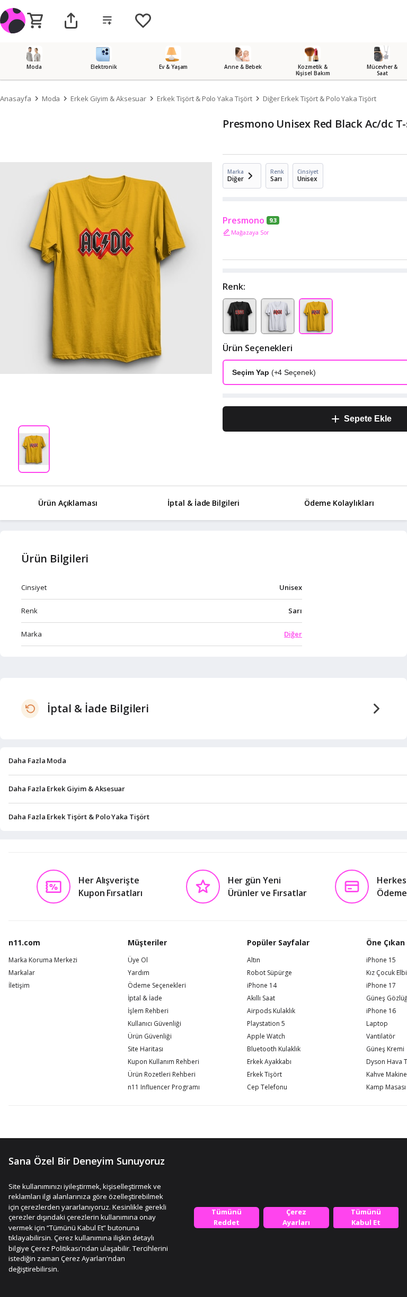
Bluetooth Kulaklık (273, 1049)
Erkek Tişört (264, 1074)
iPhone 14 (262, 985)
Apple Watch (266, 1036)
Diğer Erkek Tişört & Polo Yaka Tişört (319, 98)
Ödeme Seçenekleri (157, 985)
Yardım (138, 973)
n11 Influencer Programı (164, 1087)
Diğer (293, 634)
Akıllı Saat (261, 998)
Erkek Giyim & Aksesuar (108, 98)
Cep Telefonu (267, 1087)
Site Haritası (145, 1049)
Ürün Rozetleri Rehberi (162, 1074)
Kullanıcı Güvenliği (154, 1023)
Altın (253, 960)
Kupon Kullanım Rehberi (163, 1062)
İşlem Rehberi (148, 1011)
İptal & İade (145, 998)
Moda (51, 98)
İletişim (19, 985)
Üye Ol (138, 960)
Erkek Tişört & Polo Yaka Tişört (204, 98)
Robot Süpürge (269, 973)
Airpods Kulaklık (271, 1011)
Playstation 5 (266, 1023)
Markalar (21, 973)
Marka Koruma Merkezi (42, 960)
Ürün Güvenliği (150, 1036)
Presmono (243, 220)
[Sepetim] (35, 21)
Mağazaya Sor (250, 232)
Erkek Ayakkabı (269, 1062)
